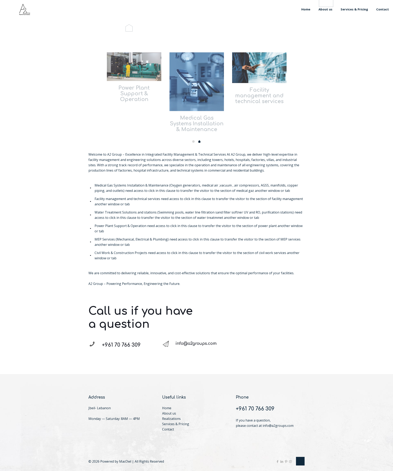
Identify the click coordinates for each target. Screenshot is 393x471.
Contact (168, 429)
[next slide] (296, 87)
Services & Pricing (175, 424)
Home (166, 408)
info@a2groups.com (278, 425)
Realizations (171, 418)
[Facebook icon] (277, 461)
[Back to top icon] (300, 461)
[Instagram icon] (290, 461)
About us (169, 413)
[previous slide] (96, 87)
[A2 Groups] (25, 9)
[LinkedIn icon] (281, 461)
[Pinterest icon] (286, 461)
